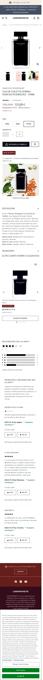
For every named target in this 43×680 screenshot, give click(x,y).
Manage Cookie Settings (21, 664)
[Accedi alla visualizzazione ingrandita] (38, 64)
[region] (20, 645)
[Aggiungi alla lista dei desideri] (35, 144)
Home (5, 25)
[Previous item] (3, 292)
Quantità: (7, 130)
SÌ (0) (11, 435)
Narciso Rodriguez (13, 88)
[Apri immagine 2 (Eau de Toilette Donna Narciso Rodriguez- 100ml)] (21, 76)
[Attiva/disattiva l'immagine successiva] (39, 47)
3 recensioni (16, 100)
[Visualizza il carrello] (38, 18)
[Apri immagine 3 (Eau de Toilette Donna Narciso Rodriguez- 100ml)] (34, 76)
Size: (5, 119)
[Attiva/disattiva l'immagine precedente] (1, 47)
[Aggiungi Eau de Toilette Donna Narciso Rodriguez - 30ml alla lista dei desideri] (35, 264)
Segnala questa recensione (18, 442)
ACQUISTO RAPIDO (20, 318)
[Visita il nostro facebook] (15, 581)
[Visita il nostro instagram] (20, 581)
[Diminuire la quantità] (6, 134)
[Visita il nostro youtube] (25, 581)
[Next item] (37, 292)
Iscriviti (20, 571)
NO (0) (24, 435)
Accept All (20, 676)
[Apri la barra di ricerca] (6, 18)
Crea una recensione (12, 370)
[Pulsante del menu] (2, 18)
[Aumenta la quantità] (19, 134)
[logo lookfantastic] (21, 18)
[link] (34, 18)
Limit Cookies (20, 670)
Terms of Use (19, 660)
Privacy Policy (6, 660)
